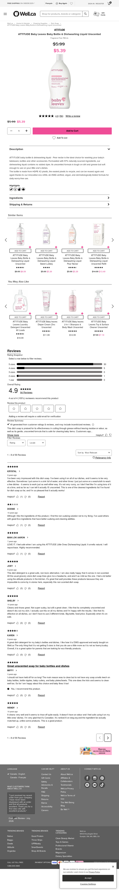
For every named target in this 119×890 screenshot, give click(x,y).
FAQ (43, 791)
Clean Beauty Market (65, 838)
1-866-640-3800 (13, 866)
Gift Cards (45, 777)
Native (10, 836)
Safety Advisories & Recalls (47, 785)
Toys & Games (62, 842)
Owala (10, 843)
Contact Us (46, 774)
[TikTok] (102, 785)
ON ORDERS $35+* (21, 3)
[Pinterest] (102, 778)
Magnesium (61, 852)
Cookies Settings (88, 884)
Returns (44, 799)
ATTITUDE (59, 29)
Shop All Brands (38, 851)
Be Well (65, 809)
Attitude (10, 847)
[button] (11, 131)
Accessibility (46, 806)
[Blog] (87, 785)
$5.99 (59, 44)
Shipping (45, 795)
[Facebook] (87, 778)
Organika (11, 851)
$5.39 (60, 50)
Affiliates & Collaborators (67, 779)
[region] (88, 875)
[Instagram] (95, 778)
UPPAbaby (36, 843)
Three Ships (36, 839)
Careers (44, 810)
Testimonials (66, 784)
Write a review (73, 116)
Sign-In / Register (96, 4)
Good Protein (37, 836)
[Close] (113, 866)
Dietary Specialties (64, 856)
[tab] (59, 149)
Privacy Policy (94, 872)
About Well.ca (67, 774)
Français (49, 3)
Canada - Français (18, 777)
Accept (88, 878)
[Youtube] (95, 785)
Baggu (10, 839)
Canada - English (17, 774)
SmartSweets (37, 847)
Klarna (44, 802)
